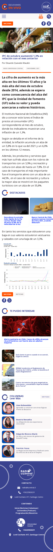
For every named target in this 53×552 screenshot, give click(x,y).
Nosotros (33, 513)
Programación (22, 513)
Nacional (8, 23)
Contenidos (22, 510)
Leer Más (15, 398)
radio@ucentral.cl (29, 487)
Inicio (17, 508)
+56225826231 (29, 492)
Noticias (19, 294)
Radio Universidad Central (13, 68)
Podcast (31, 510)
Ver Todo (45, 397)
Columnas (33, 508)
